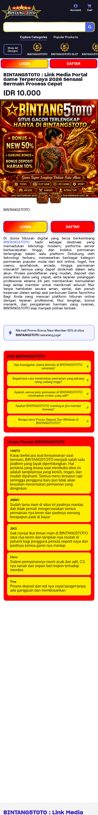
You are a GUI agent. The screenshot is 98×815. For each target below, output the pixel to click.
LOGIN (24, 64)
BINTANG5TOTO (16, 242)
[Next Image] (94, 149)
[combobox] (44, 27)
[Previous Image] (3, 149)
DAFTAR (73, 64)
